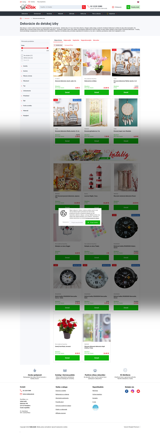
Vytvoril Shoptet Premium (131, 427)
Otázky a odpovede (61, 409)
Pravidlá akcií (60, 402)
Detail (67, 92)
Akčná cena (28, 58)
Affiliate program (61, 413)
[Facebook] (126, 391)
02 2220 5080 (27, 390)
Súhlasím (92, 222)
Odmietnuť (77, 222)
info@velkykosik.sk (28, 394)
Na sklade (28, 55)
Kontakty (33, 1)
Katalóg (24, 2)
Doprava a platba (61, 390)
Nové (26, 60)
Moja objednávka (41, 1)
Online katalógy (97, 394)
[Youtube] (138, 391)
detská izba (59, 45)
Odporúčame (58, 40)
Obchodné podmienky (62, 398)
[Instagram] (132, 391)
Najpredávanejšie (86, 40)
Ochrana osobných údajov (92, 218)
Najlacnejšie (67, 40)
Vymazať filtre (69, 45)
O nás (94, 402)
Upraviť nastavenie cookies (59, 427)
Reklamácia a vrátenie (62, 394)
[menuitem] (26, 13)
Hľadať (84, 7)
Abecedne (96, 40)
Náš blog (95, 390)
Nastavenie (66, 222)
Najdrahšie (76, 40)
